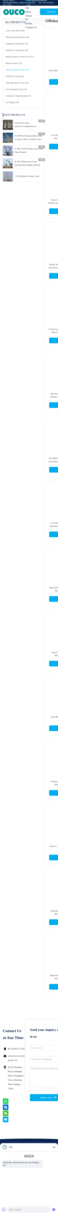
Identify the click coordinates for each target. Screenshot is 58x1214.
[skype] (9, 1109)
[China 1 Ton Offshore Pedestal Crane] (8, 176)
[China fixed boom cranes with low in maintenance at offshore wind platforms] (8, 125)
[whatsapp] (9, 1103)
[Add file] (4, 1209)
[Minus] (54, 1147)
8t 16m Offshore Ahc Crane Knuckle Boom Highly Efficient (27, 163)
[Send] (54, 1209)
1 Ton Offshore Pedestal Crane (27, 176)
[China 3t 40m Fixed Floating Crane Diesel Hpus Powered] (8, 150)
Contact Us (31, 27)
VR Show (28, 10)
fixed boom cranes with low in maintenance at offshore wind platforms (25, 125)
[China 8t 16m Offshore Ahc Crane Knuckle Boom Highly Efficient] (8, 163)
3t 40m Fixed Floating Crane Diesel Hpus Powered (29, 150)
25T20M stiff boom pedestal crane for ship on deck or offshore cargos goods (29, 138)
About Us (28, 17)
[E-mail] (9, 1121)
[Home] (14, 12)
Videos (28, 4)
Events (28, 23)
